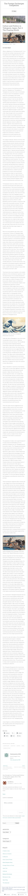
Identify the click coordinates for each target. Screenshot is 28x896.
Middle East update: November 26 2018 (19, 767)
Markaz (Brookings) (7, 874)
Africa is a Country (7, 853)
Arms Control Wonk (7, 859)
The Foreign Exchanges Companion (14, 4)
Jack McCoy (10, 781)
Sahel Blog (5, 880)
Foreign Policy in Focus (8, 865)
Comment (21, 812)
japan (23, 745)
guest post (13, 745)
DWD (14, 44)
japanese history (6, 748)
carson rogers (6, 745)
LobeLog (5, 871)
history (13, 743)
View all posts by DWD (15, 760)
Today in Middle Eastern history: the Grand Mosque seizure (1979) (7, 767)
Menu (14, 11)
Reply (4, 794)
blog (9, 743)
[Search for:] (9, 823)
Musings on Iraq (6, 877)
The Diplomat (6, 882)
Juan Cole (5, 868)
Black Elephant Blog (7, 862)
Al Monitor (5, 856)
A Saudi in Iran (6, 850)
